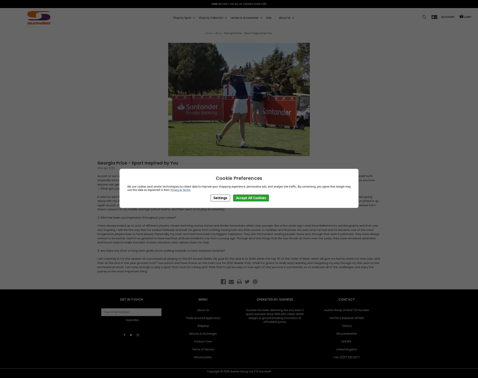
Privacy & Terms (180, 190)
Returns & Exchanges (203, 334)
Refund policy (203, 357)
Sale (268, 17)
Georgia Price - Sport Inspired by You (137, 163)
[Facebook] (223, 281)
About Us (285, 17)
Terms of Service (203, 349)
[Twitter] (247, 281)
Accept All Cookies (251, 198)
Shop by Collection (211, 17)
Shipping (203, 326)
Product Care (203, 341)
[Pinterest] (255, 281)
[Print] (239, 281)
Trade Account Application (203, 318)
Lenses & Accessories (245, 17)
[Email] (231, 281)
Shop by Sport (182, 17)
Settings (220, 198)
